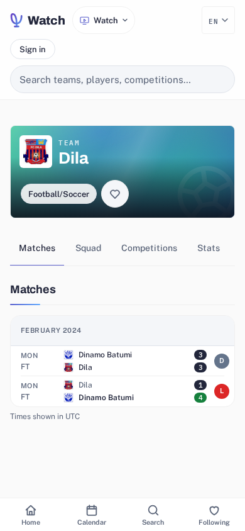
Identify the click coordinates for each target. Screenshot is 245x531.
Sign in (32, 49)
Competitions (149, 248)
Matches (37, 248)
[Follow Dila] (115, 194)
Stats (208, 248)
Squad (88, 248)
